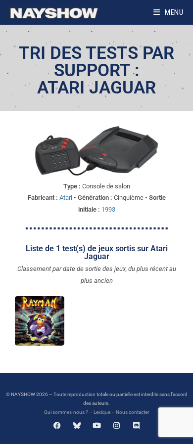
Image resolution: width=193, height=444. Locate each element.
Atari (65, 197)
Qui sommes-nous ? (66, 412)
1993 (108, 209)
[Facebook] (57, 425)
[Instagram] (116, 425)
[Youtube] (96, 425)
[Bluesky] (77, 425)
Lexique (102, 412)
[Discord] (136, 425)
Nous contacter (132, 412)
